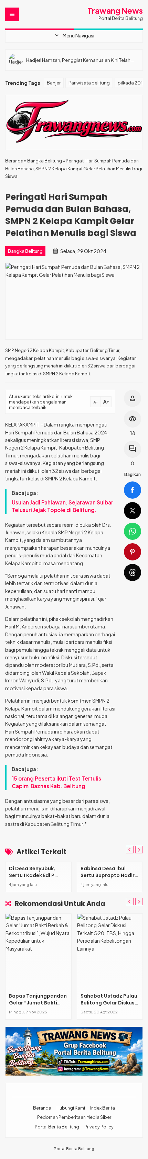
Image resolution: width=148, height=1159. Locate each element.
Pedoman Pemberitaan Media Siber (74, 1117)
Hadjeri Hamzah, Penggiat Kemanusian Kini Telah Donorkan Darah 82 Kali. (78, 60)
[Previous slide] (130, 849)
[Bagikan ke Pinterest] (132, 551)
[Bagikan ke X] (132, 510)
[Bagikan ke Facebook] (132, 490)
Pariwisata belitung (89, 83)
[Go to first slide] (139, 849)
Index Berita (102, 1108)
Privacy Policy (99, 1126)
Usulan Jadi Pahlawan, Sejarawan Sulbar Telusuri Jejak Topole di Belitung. (62, 506)
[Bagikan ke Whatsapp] (132, 531)
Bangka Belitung (25, 251)
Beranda (42, 1108)
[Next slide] (139, 901)
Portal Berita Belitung (57, 1126)
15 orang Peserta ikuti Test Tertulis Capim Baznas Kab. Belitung (57, 782)
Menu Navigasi (74, 35)
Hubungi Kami (70, 1108)
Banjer (54, 83)
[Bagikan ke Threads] (132, 572)
